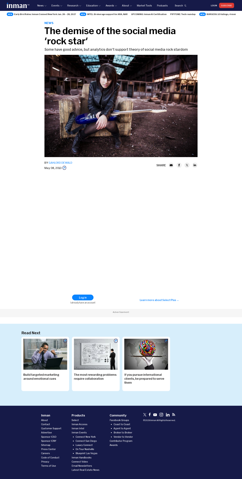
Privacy (45, 461)
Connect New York (86, 436)
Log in (214, 5)
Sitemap (45, 445)
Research (72, 5)
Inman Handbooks (82, 457)
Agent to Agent (122, 428)
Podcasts (162, 5)
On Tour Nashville (85, 449)
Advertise (46, 432)
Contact (45, 424)
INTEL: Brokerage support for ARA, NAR (107, 14)
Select (75, 420)
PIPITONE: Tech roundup (183, 14)
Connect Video (80, 461)
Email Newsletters (82, 465)
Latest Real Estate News (85, 469)
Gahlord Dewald (60, 162)
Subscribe (226, 5)
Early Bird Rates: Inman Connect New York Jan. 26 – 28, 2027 (45, 14)
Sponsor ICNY (48, 440)
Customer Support (51, 428)
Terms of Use (48, 465)
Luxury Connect (84, 445)
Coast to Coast (122, 424)
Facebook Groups (119, 420)
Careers (45, 453)
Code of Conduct (50, 457)
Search (179, 5)
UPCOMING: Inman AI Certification (149, 14)
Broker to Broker (123, 432)
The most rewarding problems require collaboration (95, 376)
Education (92, 5)
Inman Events (79, 432)
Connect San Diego (86, 440)
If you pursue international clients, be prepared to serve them (144, 378)
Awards (110, 5)
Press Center (48, 449)
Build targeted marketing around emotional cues (41, 376)
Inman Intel (78, 428)
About (125, 5)
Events (55, 5)
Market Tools (144, 5)
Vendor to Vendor (123, 436)
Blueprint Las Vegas (86, 453)
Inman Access (79, 424)
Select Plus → (170, 300)
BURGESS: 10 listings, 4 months (223, 14)
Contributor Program (121, 440)
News (40, 5)
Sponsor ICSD (48, 436)
